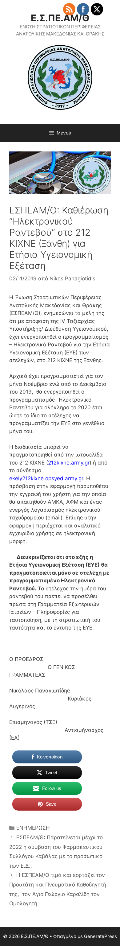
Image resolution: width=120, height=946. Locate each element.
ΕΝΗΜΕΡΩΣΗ (33, 828)
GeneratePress (100, 936)
